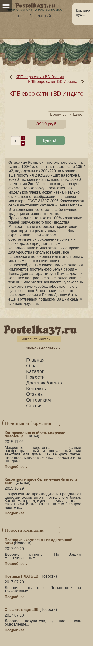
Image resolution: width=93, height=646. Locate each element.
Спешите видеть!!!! (21, 610)
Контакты (36, 388)
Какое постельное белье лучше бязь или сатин (41, 481)
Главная (35, 360)
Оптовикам (38, 399)
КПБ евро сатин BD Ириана (52, 82)
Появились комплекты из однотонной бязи (38, 541)
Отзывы (35, 394)
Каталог (35, 371)
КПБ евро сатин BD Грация (40, 77)
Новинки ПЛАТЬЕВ (21, 576)
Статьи (33, 405)
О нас (32, 365)
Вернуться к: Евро (66, 114)
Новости (35, 377)
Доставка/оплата (45, 382)
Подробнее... (16, 466)
